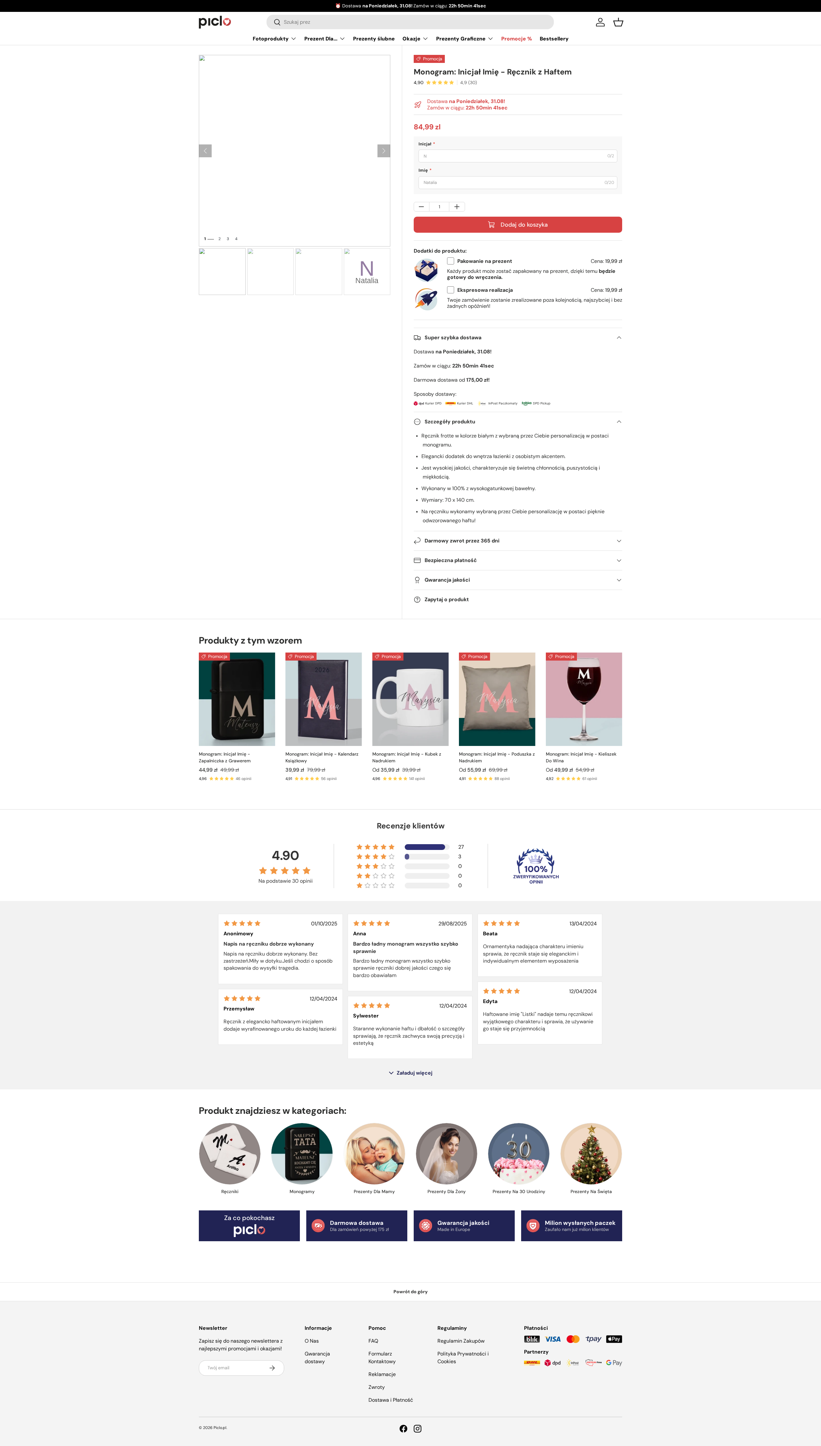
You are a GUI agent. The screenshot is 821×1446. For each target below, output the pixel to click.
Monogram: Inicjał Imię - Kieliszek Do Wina (581, 757)
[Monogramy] (302, 1153)
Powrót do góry (411, 1291)
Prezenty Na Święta (591, 1191)
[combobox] (410, 22)
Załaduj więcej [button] (414, 1073)
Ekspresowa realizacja (485, 290)
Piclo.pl (220, 1427)
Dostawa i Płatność (390, 1400)
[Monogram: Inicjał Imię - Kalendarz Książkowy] (323, 699)
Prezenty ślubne (374, 38)
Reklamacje (382, 1374)
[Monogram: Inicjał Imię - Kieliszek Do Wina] (584, 699)
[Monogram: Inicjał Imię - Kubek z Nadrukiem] (410, 699)
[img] (242, 923)
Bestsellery (554, 38)
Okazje (411, 38)
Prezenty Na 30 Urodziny (519, 1191)
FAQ (373, 1341)
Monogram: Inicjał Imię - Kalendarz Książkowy (322, 757)
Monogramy (302, 1191)
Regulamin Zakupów (461, 1341)
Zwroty (376, 1387)
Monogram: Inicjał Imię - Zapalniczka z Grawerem (225, 757)
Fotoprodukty (271, 38)
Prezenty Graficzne (461, 38)
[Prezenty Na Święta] (591, 1153)
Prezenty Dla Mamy (374, 1191)
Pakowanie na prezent (484, 261)
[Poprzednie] (205, 150)
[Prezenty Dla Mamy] (374, 1153)
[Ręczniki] (229, 1153)
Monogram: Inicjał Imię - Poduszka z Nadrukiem (497, 757)
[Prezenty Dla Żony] (446, 1153)
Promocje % (516, 38)
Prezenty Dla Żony (446, 1191)
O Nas (312, 1341)
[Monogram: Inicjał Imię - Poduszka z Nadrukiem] (497, 699)
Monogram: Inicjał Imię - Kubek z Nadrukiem (406, 757)
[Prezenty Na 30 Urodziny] (518, 1153)
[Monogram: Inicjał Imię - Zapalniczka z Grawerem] (237, 699)
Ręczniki (230, 1191)
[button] (618, 22)
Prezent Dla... (320, 38)
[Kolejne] (383, 150)
